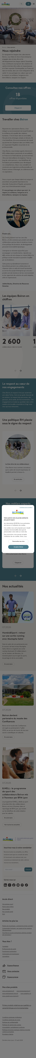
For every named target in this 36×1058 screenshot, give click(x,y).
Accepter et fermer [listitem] (18, 547)
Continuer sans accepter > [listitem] (26, 507)
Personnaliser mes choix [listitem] (18, 541)
